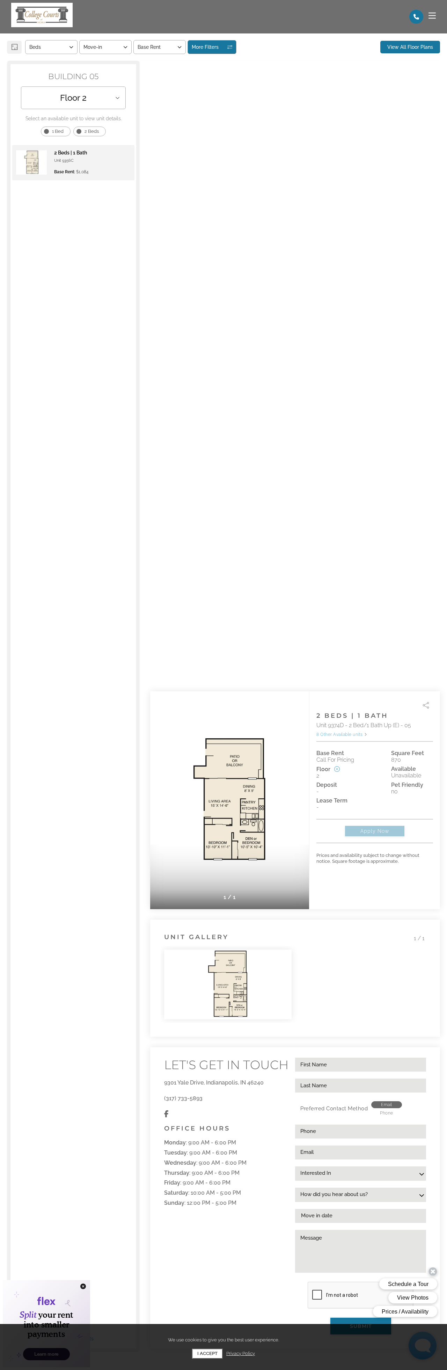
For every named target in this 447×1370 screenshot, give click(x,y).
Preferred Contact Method (334, 1108)
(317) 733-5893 (183, 1098)
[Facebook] (166, 1114)
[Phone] (416, 17)
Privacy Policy (240, 1353)
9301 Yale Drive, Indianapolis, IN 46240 (214, 1082)
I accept (207, 1353)
